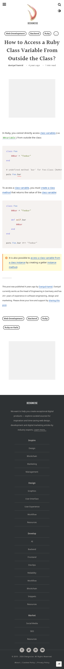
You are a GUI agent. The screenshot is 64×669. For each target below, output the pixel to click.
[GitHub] (35, 650)
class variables (48, 132)
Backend (34, 33)
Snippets (32, 596)
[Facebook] (22, 650)
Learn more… (40, 429)
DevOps (32, 565)
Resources (32, 522)
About (17, 662)
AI (32, 541)
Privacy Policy (43, 662)
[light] (59, 10)
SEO (32, 631)
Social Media (32, 623)
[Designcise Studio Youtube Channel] (42, 650)
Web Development (15, 33)
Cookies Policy (28, 662)
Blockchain (32, 456)
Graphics (32, 490)
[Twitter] (28, 650)
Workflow (32, 514)
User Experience (32, 506)
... (56, 33)
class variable (22, 187)
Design (32, 448)
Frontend (32, 557)
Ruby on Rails (11, 327)
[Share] (59, 664)
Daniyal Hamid (15, 65)
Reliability (31, 572)
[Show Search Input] (59, 4)
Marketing (32, 464)
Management (32, 471)
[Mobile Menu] (4, 4)
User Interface (32, 498)
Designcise (29, 656)
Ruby (47, 33)
